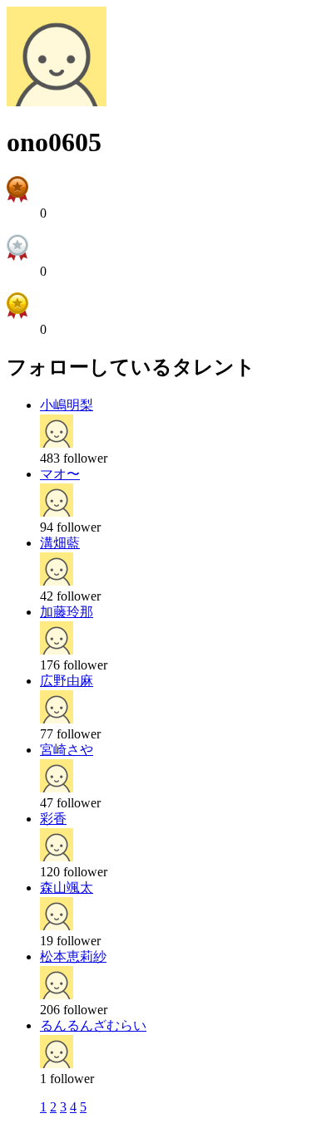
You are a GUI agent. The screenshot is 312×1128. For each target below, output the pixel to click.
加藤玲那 (66, 612)
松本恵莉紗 (73, 956)
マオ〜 (60, 474)
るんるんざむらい (93, 1025)
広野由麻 (66, 681)
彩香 (53, 819)
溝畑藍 (60, 543)
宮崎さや (66, 750)
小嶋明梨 (66, 405)
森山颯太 (66, 887)
